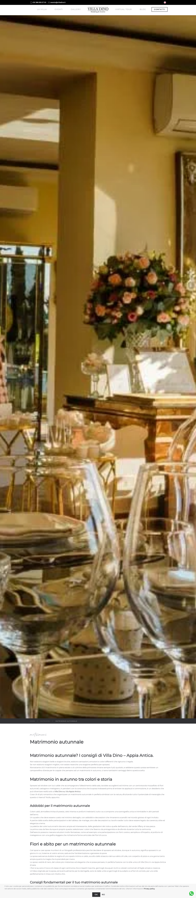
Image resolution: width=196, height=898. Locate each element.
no (103, 894)
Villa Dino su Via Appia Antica (67, 791)
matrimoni (38, 734)
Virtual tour (123, 9)
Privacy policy (149, 889)
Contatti (159, 9)
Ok (96, 894)
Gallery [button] (76, 9)
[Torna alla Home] (98, 10)
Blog (143, 9)
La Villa (42, 9)
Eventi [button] (59, 9)
